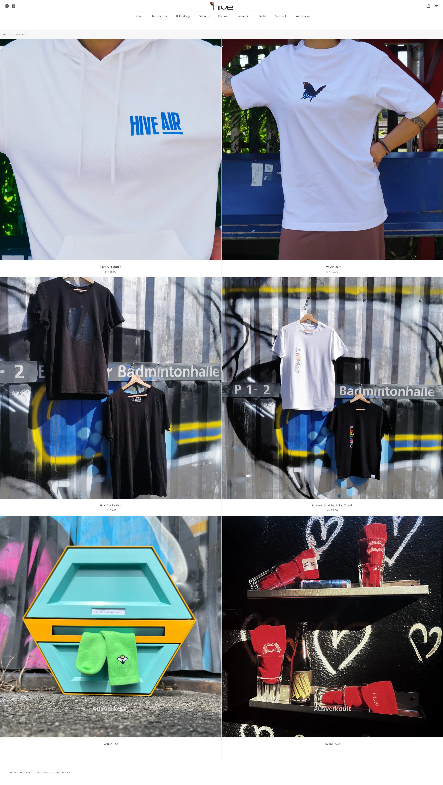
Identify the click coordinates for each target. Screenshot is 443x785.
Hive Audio (243, 16)
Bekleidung (183, 16)
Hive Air (222, 16)
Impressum (303, 16)
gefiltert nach (12, 34)
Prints (262, 16)
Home (138, 16)
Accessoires (159, 16)
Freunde (204, 16)
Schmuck (280, 16)
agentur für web (60, 772)
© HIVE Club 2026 (20, 772)
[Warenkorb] (436, 6)
